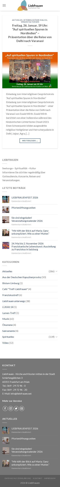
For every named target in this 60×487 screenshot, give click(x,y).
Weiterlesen (30, 140)
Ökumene (7, 324)
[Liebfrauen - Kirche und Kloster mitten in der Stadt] (30, 5)
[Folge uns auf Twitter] (16, 408)
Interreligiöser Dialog (35, 20)
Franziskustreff (10, 295)
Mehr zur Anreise (12, 400)
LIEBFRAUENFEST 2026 (25, 197)
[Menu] (4, 5)
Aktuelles (17, 20)
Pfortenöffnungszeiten (24, 207)
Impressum (50, 478)
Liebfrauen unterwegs (13, 301)
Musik (5, 318)
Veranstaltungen (30, 22)
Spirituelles (8, 336)
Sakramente (8, 330)
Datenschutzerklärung (18, 478)
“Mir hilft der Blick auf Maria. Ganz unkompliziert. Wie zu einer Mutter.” (30, 232)
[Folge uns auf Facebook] (5, 408)
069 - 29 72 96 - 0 (16, 385)
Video (5, 342)
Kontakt (37, 478)
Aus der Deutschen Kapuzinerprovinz (21, 277)
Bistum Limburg (10, 283)
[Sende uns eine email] (21, 408)
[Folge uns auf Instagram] (10, 408)
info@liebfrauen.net (21, 393)
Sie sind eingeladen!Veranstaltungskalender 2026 (27, 219)
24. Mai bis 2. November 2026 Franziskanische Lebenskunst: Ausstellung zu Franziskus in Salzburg (34, 246)
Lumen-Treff (9, 312)
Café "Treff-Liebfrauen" (15, 289)
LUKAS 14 (7, 306)
